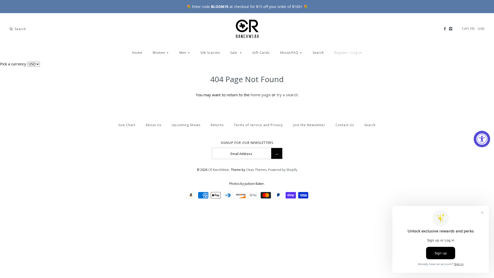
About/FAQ (291, 52)
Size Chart (126, 125)
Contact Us (345, 125)
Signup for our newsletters (247, 143)
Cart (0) (468, 28)
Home (137, 52)
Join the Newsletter (309, 125)
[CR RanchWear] (247, 21)
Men (184, 52)
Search (318, 52)
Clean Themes (256, 170)
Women (161, 52)
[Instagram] (450, 29)
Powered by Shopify (282, 170)
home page (261, 94)
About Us (153, 125)
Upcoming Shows (186, 125)
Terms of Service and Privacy (258, 125)
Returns (217, 125)
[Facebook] (444, 29)
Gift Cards (261, 52)
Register (341, 52)
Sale (236, 52)
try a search (287, 94)
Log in (356, 52)
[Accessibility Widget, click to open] (482, 139)
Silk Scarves (210, 52)
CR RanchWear (218, 170)
